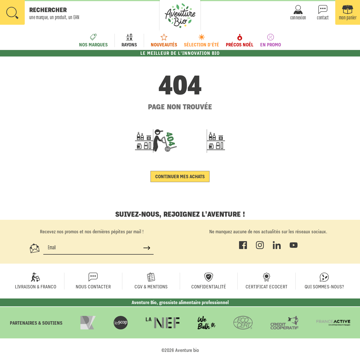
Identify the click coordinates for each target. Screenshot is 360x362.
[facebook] (243, 248)
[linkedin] (277, 248)
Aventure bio (187, 350)
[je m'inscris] (147, 248)
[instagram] (260, 248)
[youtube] (294, 248)
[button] (40, 13)
